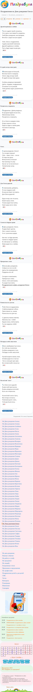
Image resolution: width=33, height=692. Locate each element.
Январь (22, 660)
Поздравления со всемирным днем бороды (17, 627)
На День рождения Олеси (11, 523)
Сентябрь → (19, 657)
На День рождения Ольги (10, 526)
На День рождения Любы (10, 496)
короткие (26, 18)
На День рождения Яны (10, 546)
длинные (18, 18)
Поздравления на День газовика (15, 629)
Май (14, 662)
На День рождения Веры (10, 449)
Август (16, 644)
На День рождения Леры (10, 494)
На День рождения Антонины (12, 436)
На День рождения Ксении (11, 486)
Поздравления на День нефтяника (15, 632)
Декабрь (16, 660)
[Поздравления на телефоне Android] (16, 602)
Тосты (4, 578)
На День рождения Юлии (10, 543)
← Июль (12, 657)
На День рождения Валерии (11, 441)
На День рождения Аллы (10, 429)
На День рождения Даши (10, 459)
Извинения (6, 585)
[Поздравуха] (4, 4)
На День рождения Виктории (11, 454)
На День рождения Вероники (11, 451)
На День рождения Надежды (11, 514)
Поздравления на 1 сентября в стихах (16, 625)
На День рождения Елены (10, 469)
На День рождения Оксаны (11, 528)
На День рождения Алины (11, 424)
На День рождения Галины (11, 456)
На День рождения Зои (9, 474)
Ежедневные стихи (8, 565)
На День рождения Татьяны (11, 538)
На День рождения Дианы (10, 461)
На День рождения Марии (10, 506)
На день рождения (8, 553)
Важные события (7, 556)
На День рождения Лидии (10, 499)
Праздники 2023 (7, 668)
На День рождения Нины (10, 518)
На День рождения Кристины (12, 484)
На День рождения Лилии (10, 501)
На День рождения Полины (11, 521)
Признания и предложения (11, 568)
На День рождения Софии (10, 533)
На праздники (7, 561)
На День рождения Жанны (11, 471)
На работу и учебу (8, 558)
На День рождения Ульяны (11, 541)
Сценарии (5, 588)
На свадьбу (6, 563)
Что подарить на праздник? (11, 669)
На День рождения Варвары (11, 446)
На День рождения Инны (10, 479)
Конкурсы (5, 580)
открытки (10, 18)
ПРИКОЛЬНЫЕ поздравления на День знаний (18, 622)
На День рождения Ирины (11, 476)
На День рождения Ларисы (11, 489)
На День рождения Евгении (11, 464)
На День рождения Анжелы (11, 439)
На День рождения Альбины (11, 426)
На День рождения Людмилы (11, 504)
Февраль (27, 660)
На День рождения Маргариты (12, 511)
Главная (4, 14)
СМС (4, 575)
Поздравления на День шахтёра (15, 620)
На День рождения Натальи (11, 516)
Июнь (18, 662)
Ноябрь (11, 660)
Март (5, 662)
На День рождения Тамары (11, 536)
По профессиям (7, 570)
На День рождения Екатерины (12, 466)
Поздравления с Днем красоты (14, 638)
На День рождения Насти (10, 431)
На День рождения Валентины (12, 444)
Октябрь (5, 660)
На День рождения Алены (10, 421)
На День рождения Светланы (11, 531)
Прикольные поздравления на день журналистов (15, 635)
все (3, 19)
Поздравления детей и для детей (13, 573)
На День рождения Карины (11, 481)
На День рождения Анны (10, 434)
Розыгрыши (6, 583)
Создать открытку (7, 57)
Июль (22, 662)
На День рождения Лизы (10, 491)
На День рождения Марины (11, 509)
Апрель (10, 662)
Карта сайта (10, 687)
